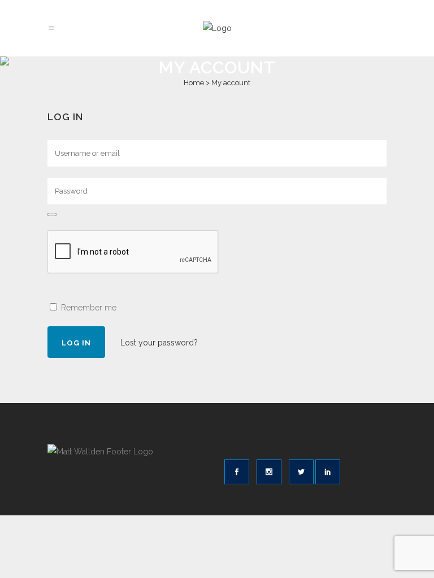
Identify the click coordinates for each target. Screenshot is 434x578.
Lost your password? (159, 342)
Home (194, 82)
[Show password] (52, 214)
